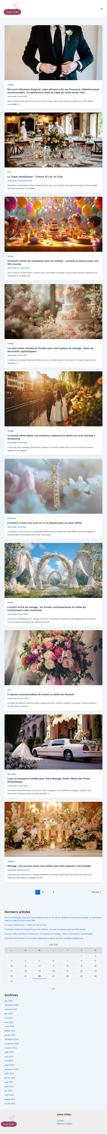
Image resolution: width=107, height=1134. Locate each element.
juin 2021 (9, 1091)
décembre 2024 (12, 1039)
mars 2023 (9, 1065)
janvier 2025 (10, 1035)
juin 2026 (9, 1001)
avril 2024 (9, 1056)
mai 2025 (9, 1018)
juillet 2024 (9, 1052)
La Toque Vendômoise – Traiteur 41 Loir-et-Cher (35, 176)
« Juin (52, 988)
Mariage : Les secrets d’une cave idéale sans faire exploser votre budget (49, 865)
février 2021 (10, 1099)
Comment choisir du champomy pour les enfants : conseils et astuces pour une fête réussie (45, 929)
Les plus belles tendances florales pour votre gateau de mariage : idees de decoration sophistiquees (49, 934)
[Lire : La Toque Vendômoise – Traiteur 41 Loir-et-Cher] (54, 140)
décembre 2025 (12, 1005)
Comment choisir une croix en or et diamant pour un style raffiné (44, 522)
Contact (60, 1120)
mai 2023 (9, 1061)
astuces (10, 256)
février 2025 (10, 1031)
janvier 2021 (10, 1103)
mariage (10, 85)
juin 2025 (9, 1014)
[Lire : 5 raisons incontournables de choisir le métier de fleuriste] (54, 657)
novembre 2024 (12, 1043)
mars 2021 (9, 1095)
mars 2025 (9, 1026)
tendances (11, 518)
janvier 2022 (10, 1078)
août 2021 (9, 1082)
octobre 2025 (11, 1009)
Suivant (96, 892)
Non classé (11, 774)
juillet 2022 (9, 1073)
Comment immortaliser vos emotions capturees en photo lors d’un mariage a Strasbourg (44, 938)
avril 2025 (9, 1022)
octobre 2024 (11, 1048)
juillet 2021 (9, 1086)
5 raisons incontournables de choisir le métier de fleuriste (40, 694)
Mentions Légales (64, 1124)
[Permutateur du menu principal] (101, 8)
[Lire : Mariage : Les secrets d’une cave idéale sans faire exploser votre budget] (54, 829)
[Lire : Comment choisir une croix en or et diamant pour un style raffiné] (54, 486)
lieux (9, 172)
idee (9, 690)
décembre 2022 (12, 1069)
